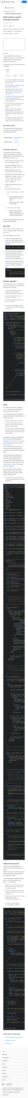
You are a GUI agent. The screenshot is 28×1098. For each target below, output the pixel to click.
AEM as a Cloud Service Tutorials (13, 13)
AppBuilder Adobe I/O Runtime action (12, 441)
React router (6, 232)
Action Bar (16, 141)
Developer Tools (10, 31)
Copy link (12, 25)
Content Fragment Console (18, 138)
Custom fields (8, 1043)
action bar (17, 57)
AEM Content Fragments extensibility (14, 1037)
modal (11, 83)
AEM (13, 11)
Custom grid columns (10, 1040)
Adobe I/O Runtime (7, 444)
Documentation (7, 11)
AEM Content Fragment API (11, 464)
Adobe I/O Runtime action (13, 96)
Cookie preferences (18, 1089)
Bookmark (7, 25)
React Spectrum (13, 87)
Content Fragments (18, 31)
